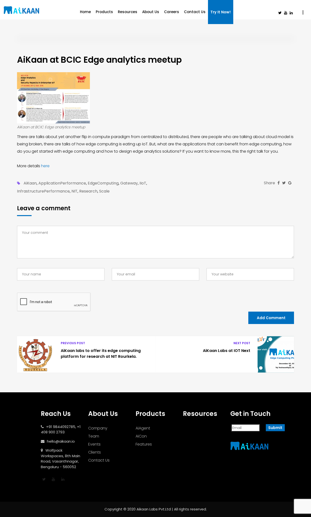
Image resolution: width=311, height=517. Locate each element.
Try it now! (220, 12)
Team (93, 436)
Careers (171, 11)
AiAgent (143, 428)
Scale (104, 191)
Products (104, 11)
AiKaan (30, 183)
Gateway (129, 183)
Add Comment (271, 317)
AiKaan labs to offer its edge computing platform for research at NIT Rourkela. (101, 353)
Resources (127, 11)
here (45, 166)
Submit (275, 427)
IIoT (142, 183)
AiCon (141, 436)
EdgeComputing (103, 183)
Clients (94, 452)
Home (85, 11)
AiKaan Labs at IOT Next (226, 350)
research (88, 191)
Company (97, 428)
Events (94, 444)
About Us (150, 11)
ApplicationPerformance (62, 183)
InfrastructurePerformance (43, 191)
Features (144, 444)
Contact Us (195, 11)
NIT (74, 191)
